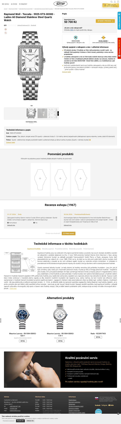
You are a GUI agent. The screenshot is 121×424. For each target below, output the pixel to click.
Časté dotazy (72, 400)
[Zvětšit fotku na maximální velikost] (5, 33)
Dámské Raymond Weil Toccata (43, 9)
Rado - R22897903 (98, 334)
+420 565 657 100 (15, 406)
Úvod (5, 9)
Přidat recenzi (69, 233)
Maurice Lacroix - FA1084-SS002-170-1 (60, 335)
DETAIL (23, 341)
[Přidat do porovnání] (5, 29)
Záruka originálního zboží (76, 406)
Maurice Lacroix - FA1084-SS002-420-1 (22, 335)
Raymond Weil (13, 9)
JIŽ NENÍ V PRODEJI (104, 21)
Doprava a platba (74, 408)
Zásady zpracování (74, 410)
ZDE (71, 30)
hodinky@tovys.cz (15, 410)
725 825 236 (13, 408)
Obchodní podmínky (74, 402)
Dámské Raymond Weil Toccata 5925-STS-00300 (69, 9)
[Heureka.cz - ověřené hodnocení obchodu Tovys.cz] (98, 412)
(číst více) (13, 288)
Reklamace (72, 404)
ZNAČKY (24, 4)
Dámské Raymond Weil (25, 9)
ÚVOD (15, 4)
